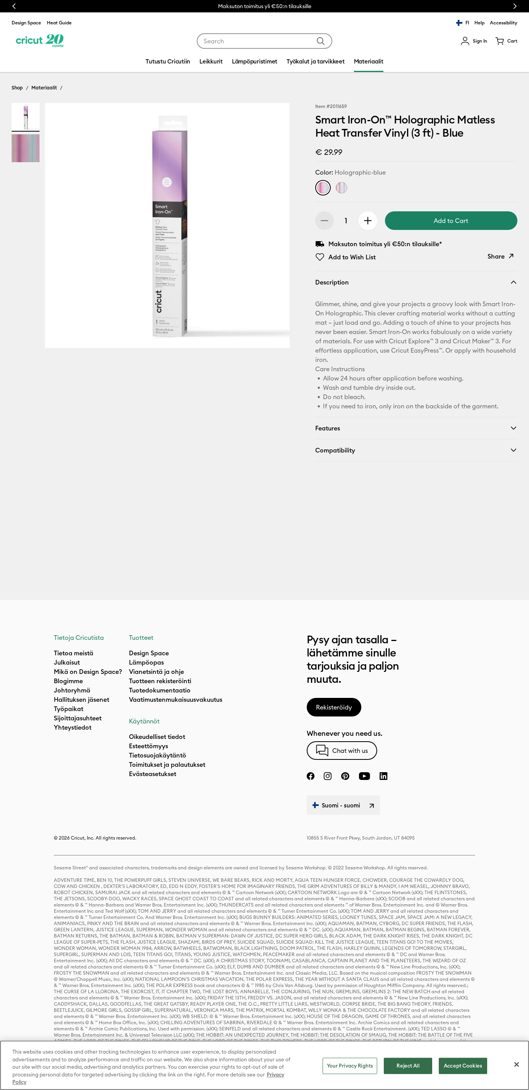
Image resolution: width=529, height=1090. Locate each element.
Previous (14, 6)
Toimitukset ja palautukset (167, 764)
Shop (17, 87)
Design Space (26, 23)
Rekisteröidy (334, 707)
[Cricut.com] (40, 41)
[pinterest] (345, 776)
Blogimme (68, 681)
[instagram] (327, 776)
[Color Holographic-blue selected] (323, 187)
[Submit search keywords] (320, 41)
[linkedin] (384, 776)
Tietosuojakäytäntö (157, 755)
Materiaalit (44, 87)
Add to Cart (451, 221)
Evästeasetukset (152, 774)
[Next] (272, 227)
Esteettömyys (148, 746)
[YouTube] (364, 776)
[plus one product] (368, 220)
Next (515, 6)
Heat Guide (59, 23)
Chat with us (350, 750)
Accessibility (503, 23)
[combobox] (264, 41)
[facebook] (310, 776)
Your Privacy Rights (350, 1066)
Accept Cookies (463, 1066)
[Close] (516, 1064)
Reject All (408, 1066)
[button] (473, 41)
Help (479, 23)
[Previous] (62, 227)
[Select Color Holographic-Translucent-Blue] (341, 187)
